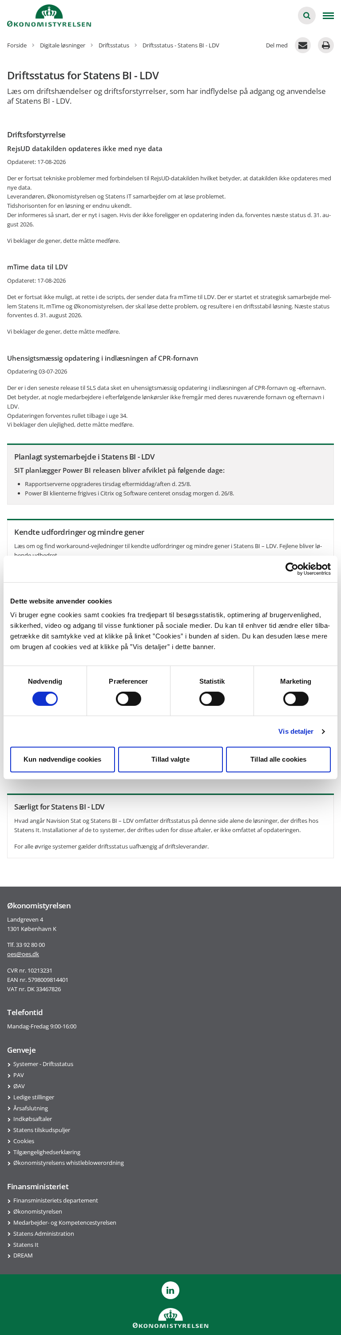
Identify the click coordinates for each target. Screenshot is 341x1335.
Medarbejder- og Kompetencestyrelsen (64, 1222)
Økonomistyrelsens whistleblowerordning (68, 1163)
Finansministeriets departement (55, 1200)
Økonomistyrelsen (37, 1211)
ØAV (19, 1086)
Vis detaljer (295, 731)
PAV (18, 1075)
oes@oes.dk (23, 954)
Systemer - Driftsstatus (43, 1064)
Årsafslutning (30, 1108)
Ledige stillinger (33, 1097)
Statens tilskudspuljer (41, 1130)
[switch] (128, 699)
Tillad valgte (170, 759)
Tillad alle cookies (278, 759)
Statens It (26, 1245)
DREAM (23, 1255)
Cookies (23, 1141)
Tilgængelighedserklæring (46, 1152)
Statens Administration (43, 1234)
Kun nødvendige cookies (62, 759)
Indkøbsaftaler (32, 1119)
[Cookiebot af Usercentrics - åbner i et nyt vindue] (292, 569)
